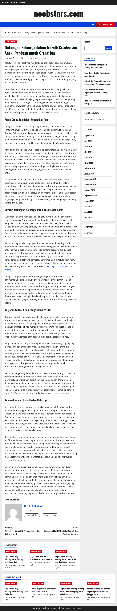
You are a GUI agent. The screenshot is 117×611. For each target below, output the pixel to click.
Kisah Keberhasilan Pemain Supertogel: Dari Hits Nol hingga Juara (96, 92)
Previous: (23, 531)
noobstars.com (58, 13)
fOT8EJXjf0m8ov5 (13, 58)
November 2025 (90, 184)
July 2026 (88, 141)
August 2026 (89, 135)
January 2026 (89, 173)
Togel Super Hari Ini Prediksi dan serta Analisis (41, 558)
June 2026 (88, 146)
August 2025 (89, 201)
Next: (60, 531)
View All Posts (50, 515)
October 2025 (89, 190)
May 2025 (88, 217)
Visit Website (31, 515)
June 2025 (88, 212)
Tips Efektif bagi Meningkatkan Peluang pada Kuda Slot (14, 559)
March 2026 (88, 162)
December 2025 (90, 179)
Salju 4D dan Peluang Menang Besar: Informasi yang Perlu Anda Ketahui (65, 559)
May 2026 (88, 151)
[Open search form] (93, 24)
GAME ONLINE (11, 42)
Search (87, 41)
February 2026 (89, 168)
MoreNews (66, 608)
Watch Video (108, 24)
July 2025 (88, 206)
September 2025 (90, 195)
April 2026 (88, 157)
